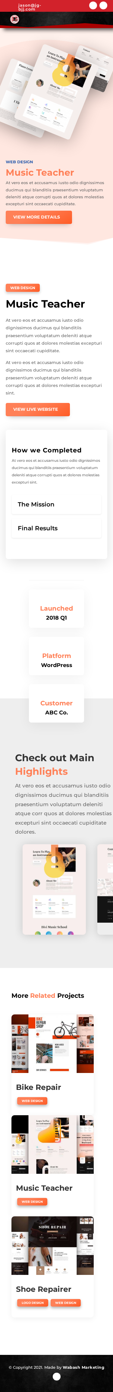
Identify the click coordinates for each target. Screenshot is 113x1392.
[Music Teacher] (52, 1144)
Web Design (19, 161)
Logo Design (33, 1303)
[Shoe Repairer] (52, 1245)
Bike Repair (38, 1087)
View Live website (35, 409)
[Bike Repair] (52, 1043)
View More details (36, 217)
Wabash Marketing (83, 1367)
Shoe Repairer (43, 1289)
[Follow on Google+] (103, 5)
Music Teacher (44, 1187)
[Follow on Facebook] (93, 5)
